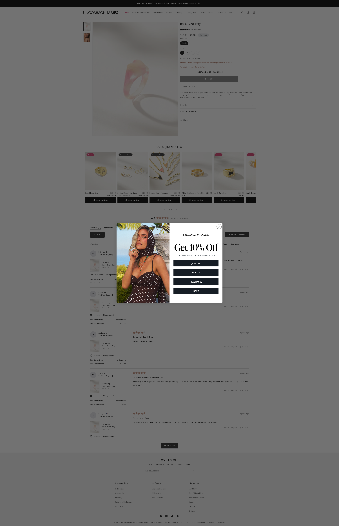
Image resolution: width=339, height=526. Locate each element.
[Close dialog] (219, 226)
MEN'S (196, 290)
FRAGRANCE (196, 281)
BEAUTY (196, 272)
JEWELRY (196, 263)
